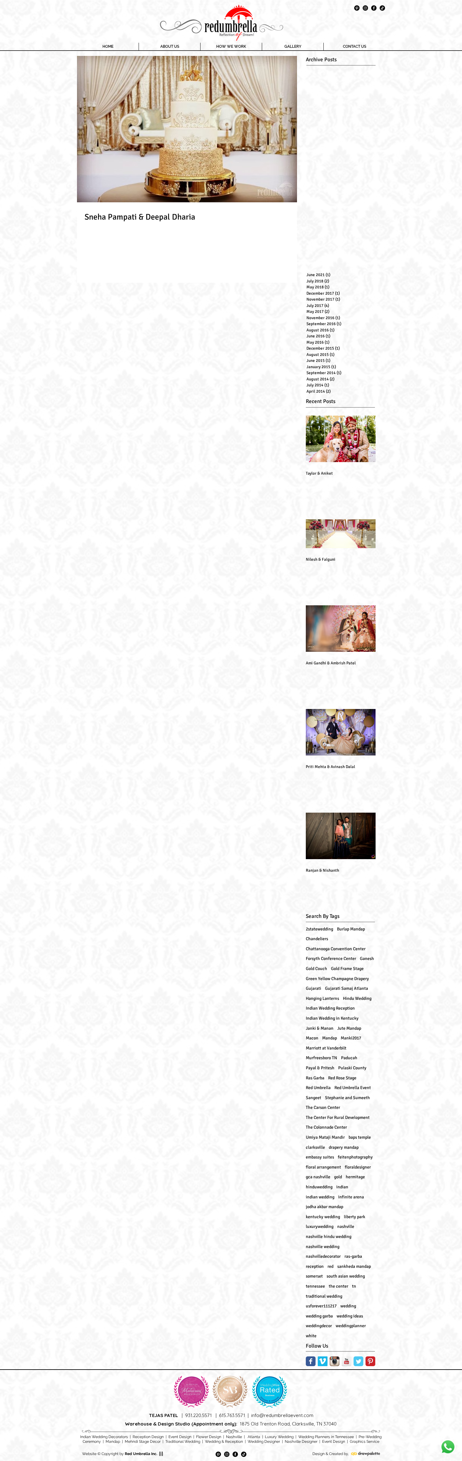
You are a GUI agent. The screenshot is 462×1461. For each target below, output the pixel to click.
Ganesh (367, 958)
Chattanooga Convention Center (336, 948)
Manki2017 (351, 1038)
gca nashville (318, 1177)
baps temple (360, 1137)
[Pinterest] (357, 8)
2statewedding (319, 929)
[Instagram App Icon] (334, 1361)
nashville (345, 1226)
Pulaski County (352, 1068)
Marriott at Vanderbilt (326, 1048)
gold (338, 1177)
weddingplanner (351, 1325)
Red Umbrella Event (352, 1087)
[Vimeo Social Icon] (322, 1361)
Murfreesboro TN (321, 1057)
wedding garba (319, 1316)
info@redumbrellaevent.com (282, 1415)
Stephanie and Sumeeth (347, 1097)
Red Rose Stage (342, 1078)
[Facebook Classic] (311, 1361)
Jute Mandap (349, 1028)
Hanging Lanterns (322, 998)
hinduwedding (319, 1187)
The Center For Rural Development (338, 1117)
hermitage (355, 1177)
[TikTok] (382, 8)
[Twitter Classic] (358, 1361)
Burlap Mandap (351, 929)
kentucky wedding (323, 1216)
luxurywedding (319, 1226)
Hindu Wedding (357, 998)
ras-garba (353, 1256)
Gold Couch (316, 968)
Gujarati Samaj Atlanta (346, 988)
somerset (314, 1276)
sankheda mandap (354, 1266)
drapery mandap (344, 1147)
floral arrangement (323, 1167)
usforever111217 (321, 1306)
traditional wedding (324, 1296)
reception (315, 1266)
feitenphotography (355, 1157)
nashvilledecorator (323, 1256)
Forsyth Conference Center (331, 958)
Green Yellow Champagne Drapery (337, 978)
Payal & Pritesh (320, 1068)
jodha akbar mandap (324, 1206)
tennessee (315, 1286)
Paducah (349, 1057)
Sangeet (313, 1097)
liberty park (354, 1216)
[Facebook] (374, 8)
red (330, 1266)
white (311, 1335)
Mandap (329, 1038)
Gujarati (313, 988)
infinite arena (351, 1197)
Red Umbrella (318, 1087)
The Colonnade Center (326, 1127)
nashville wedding (322, 1246)
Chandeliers (317, 938)
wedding (348, 1306)
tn (354, 1286)
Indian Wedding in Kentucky (332, 1018)
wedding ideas (350, 1316)
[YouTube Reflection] (346, 1361)
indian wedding (320, 1197)
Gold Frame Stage (347, 968)
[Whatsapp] (448, 1447)
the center (338, 1286)
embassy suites (320, 1157)
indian (342, 1187)
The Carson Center (323, 1107)
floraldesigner (358, 1167)
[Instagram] (365, 8)
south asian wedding (346, 1276)
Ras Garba (315, 1078)
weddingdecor (319, 1325)
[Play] (161, 1453)
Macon (312, 1038)
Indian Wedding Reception (330, 1008)
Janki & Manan (319, 1028)
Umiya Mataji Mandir (325, 1137)
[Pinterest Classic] (370, 1361)
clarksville (315, 1147)
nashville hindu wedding (328, 1236)
